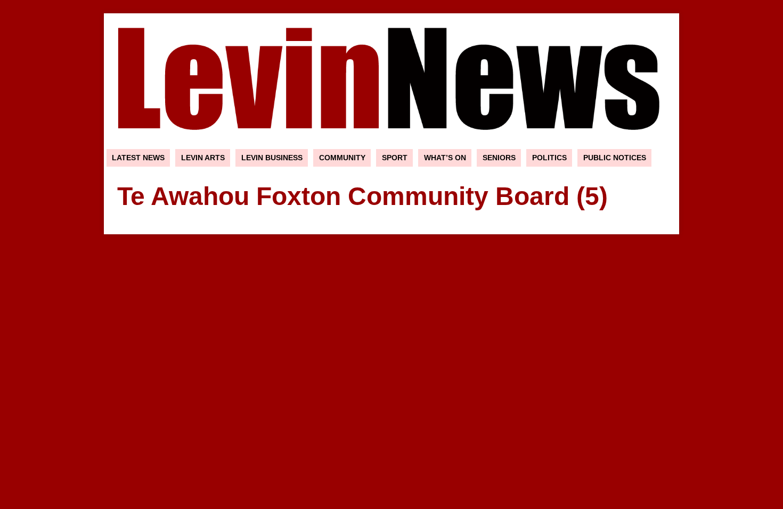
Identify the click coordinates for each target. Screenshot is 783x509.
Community (342, 157)
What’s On (445, 157)
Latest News (138, 157)
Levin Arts (203, 157)
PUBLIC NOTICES (614, 157)
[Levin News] (391, 140)
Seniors (499, 157)
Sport (394, 157)
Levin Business (272, 157)
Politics (549, 157)
